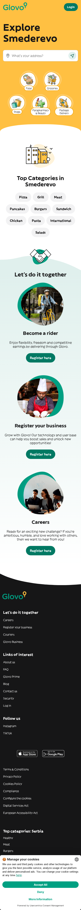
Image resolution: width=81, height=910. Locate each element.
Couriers (8, 634)
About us (9, 662)
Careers (8, 620)
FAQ (5, 669)
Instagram (9, 726)
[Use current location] (72, 56)
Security (8, 698)
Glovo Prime (11, 676)
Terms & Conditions (16, 769)
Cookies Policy (12, 784)
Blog (6, 684)
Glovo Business (13, 642)
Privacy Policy (12, 776)
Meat (6, 844)
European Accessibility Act (20, 813)
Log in (7, 705)
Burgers (8, 851)
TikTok (7, 733)
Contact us (10, 691)
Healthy (8, 838)
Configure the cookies (17, 798)
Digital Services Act (16, 805)
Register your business (17, 627)
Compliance (11, 791)
